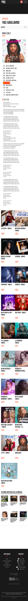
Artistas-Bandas (7, 561)
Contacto (22, 569)
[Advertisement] (14, 543)
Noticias (7, 563)
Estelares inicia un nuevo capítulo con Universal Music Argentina (13, 520)
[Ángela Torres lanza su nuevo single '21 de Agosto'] (4, 514)
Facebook (22, 563)
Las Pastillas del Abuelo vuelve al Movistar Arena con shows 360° (4, 504)
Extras (7, 567)
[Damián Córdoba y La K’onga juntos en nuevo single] (23, 514)
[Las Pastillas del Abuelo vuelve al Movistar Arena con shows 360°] (4, 499)
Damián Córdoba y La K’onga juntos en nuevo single (23, 519)
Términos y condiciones (10, 594)
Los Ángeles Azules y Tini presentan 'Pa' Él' (23, 504)
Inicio (7, 559)
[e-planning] (14, 583)
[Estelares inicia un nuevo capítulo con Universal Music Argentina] (13, 514)
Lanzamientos (7, 565)
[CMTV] (3, 1)
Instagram (22, 561)
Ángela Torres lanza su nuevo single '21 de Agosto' (4, 519)
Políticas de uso (19, 594)
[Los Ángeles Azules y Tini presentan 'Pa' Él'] (23, 499)
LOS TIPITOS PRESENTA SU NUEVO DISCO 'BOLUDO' (13, 504)
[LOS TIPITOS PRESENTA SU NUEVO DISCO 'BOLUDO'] (13, 499)
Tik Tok (22, 565)
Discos (3, 27)
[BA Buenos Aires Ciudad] (14, 579)
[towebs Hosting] (14, 574)
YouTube (22, 559)
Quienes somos (22, 567)
